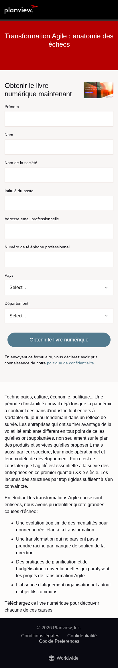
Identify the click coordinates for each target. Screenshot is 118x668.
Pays (9, 275)
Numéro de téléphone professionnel (37, 247)
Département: (17, 303)
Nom (9, 134)
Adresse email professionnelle (32, 219)
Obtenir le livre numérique (59, 340)
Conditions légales (40, 635)
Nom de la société (21, 162)
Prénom (12, 106)
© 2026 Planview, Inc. (59, 627)
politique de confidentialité (70, 363)
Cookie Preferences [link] (59, 641)
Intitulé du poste (19, 190)
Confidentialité (82, 635)
